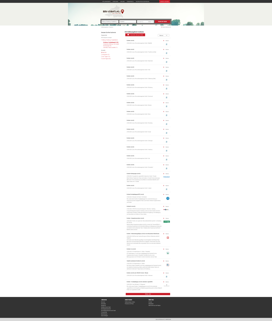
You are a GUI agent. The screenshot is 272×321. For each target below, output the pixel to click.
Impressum (168, 319)
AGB (157, 319)
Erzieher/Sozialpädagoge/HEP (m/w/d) (135, 194)
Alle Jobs (103, 302)
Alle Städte (103, 303)
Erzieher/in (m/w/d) (131, 206)
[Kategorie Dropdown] (117, 21)
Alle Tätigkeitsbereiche (106, 309)
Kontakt (150, 302)
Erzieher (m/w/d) (130, 40)
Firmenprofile (130, 1)
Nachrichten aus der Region (142, 1)
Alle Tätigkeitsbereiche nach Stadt (108, 310)
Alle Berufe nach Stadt (106, 307)
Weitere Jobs (148, 294)
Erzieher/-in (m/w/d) (131, 249)
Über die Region (104, 315)
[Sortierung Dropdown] (167, 35)
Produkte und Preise (129, 303)
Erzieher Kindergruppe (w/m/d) (133, 173)
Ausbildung (115, 1)
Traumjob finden (162, 21)
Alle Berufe (103, 305)
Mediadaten (151, 303)
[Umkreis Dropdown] (152, 21)
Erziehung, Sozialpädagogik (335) (110, 42)
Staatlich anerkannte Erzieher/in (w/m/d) (136, 261)
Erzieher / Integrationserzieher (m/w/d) (135, 218)
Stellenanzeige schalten (130, 302)
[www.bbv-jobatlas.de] (112, 10)
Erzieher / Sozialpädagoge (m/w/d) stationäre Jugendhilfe (140, 282)
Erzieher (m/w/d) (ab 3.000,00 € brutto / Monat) (137, 273)
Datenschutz (161, 319)
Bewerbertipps (104, 314)
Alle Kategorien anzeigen (106, 37)
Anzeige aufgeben (164, 1)
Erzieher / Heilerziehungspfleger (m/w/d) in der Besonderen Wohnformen (143, 233)
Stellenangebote (106, 1)
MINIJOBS (122, 1)
